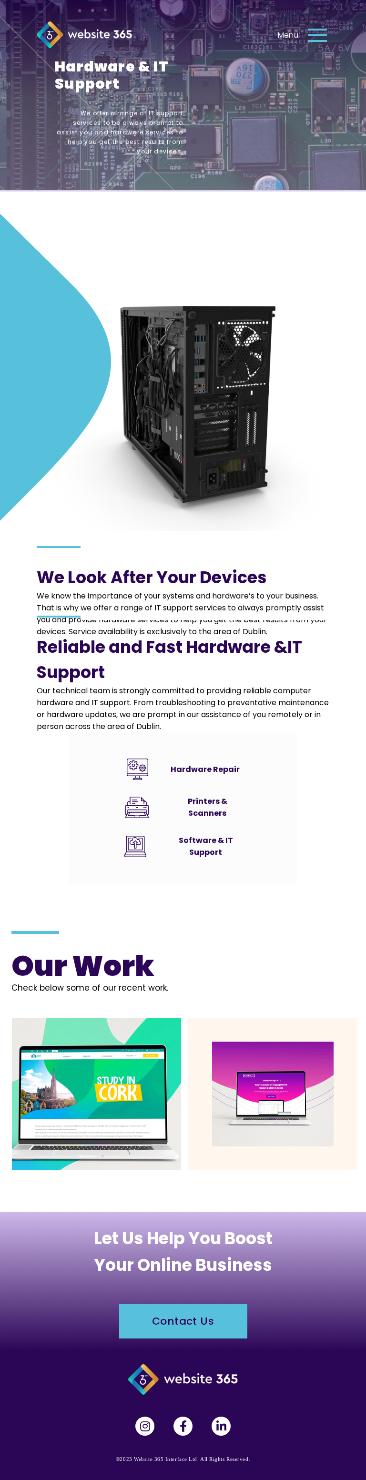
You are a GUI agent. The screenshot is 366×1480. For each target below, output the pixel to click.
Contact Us (183, 1321)
